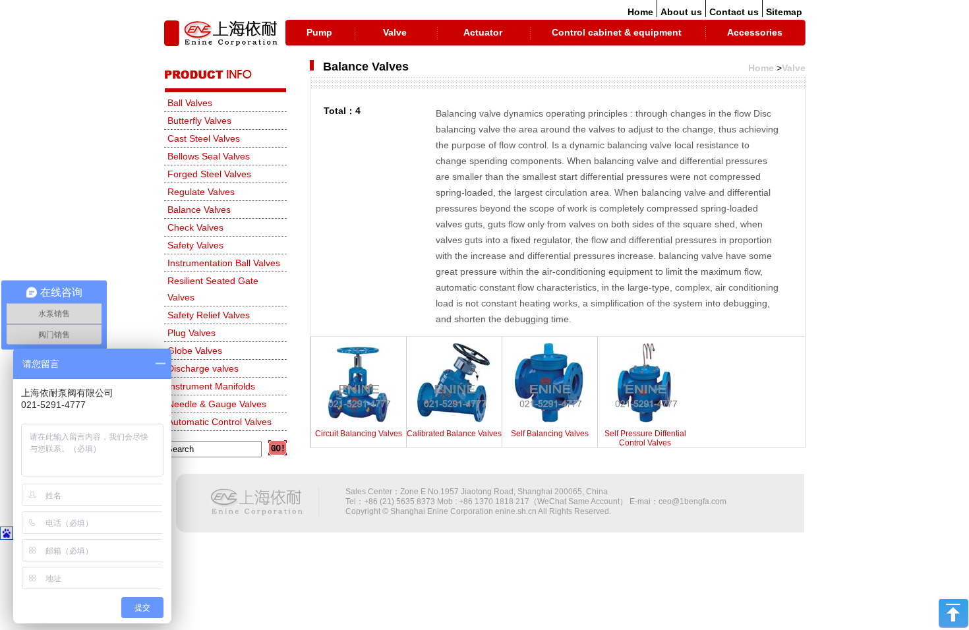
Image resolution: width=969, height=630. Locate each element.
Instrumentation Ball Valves (223, 263)
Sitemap (784, 12)
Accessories (754, 32)
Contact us (734, 12)
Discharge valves (203, 368)
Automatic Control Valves (219, 421)
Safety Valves (195, 245)
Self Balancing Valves (550, 433)
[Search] (277, 447)
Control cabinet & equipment (617, 32)
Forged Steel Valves (209, 174)
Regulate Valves (201, 191)
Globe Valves (194, 350)
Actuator (482, 32)
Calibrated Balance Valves (454, 433)
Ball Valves (189, 103)
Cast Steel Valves (203, 138)
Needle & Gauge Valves (216, 404)
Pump (319, 32)
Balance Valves (199, 209)
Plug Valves (191, 333)
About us (681, 12)
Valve (395, 32)
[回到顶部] (953, 625)
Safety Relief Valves (208, 315)
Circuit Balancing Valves (358, 433)
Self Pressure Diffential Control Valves (645, 438)
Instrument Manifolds (211, 386)
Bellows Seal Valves (208, 156)
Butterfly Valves (199, 120)
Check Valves (195, 227)
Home (640, 12)
